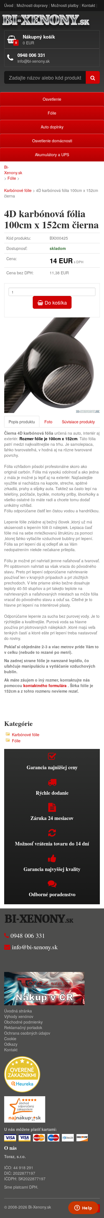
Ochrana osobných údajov (27, 1033)
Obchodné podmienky (23, 1022)
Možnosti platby (64, 5)
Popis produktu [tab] (22, 421)
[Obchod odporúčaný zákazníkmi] (24, 1108)
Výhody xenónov (18, 1016)
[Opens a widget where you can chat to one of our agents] (83, 1208)
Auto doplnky (52, 127)
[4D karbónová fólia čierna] (52, 365)
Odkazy (10, 1044)
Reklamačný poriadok (23, 1027)
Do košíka (55, 302)
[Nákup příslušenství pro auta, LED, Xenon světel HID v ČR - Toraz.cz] (44, 988)
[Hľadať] (93, 77)
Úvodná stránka (18, 1011)
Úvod (8, 5)
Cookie (10, 1038)
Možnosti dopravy (32, 5)
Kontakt (88, 5)
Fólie (52, 113)
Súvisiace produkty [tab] (78, 421)
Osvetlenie (52, 99)
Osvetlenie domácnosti (52, 140)
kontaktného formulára (45, 685)
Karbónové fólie (18, 190)
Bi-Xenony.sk (13, 169)
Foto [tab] (48, 421)
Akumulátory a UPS (52, 154)
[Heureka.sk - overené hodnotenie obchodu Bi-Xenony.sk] (22, 1074)
